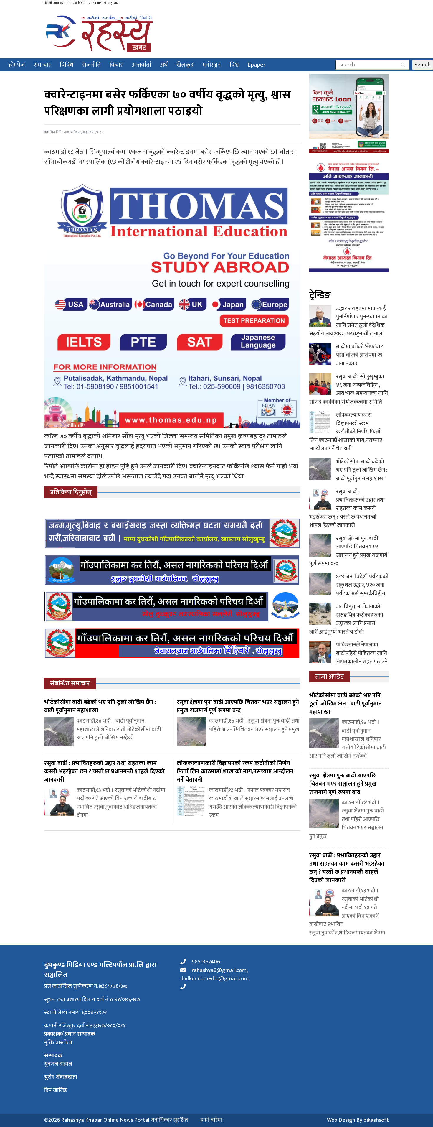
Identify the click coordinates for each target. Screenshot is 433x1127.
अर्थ (164, 65)
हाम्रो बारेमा (211, 1120)
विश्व (234, 65)
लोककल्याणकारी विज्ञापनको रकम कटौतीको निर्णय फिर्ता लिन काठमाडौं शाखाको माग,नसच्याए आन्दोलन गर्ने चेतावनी (345, 431)
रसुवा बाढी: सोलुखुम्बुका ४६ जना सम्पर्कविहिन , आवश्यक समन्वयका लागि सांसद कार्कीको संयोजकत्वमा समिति (348, 389)
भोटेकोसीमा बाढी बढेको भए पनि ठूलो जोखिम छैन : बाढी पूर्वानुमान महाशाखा (361, 470)
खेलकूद (185, 65)
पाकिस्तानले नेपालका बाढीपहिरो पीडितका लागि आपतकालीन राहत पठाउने (362, 653)
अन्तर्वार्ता (141, 65)
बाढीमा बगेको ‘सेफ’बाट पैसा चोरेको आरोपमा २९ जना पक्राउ (359, 355)
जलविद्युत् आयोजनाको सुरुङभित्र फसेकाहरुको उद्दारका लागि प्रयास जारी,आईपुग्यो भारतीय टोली (346, 619)
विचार (116, 65)
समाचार (42, 65)
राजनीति (91, 65)
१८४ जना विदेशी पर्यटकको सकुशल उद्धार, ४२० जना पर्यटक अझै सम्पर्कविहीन (362, 585)
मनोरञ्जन (211, 65)
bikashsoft (376, 1120)
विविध (66, 65)
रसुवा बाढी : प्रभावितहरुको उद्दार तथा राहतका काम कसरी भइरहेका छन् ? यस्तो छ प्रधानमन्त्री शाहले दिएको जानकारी (347, 508)
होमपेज (17, 65)
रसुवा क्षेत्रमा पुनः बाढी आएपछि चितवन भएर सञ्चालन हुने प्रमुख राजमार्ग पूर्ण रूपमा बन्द (348, 551)
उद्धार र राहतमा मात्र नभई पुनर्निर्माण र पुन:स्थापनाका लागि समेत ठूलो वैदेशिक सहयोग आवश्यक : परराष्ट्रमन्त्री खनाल (348, 321)
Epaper (256, 65)
